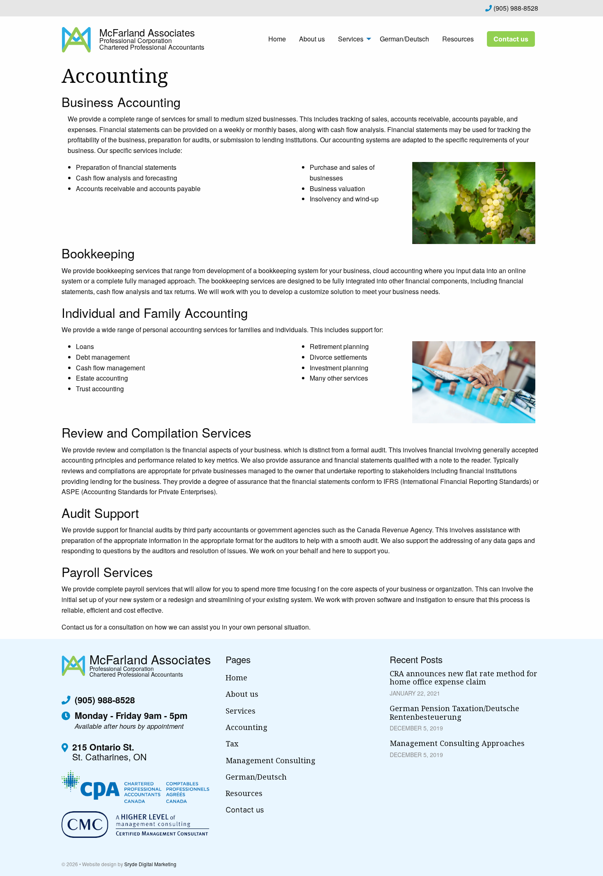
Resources (458, 38)
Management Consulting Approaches (457, 743)
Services (350, 38)
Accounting (246, 727)
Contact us (510, 39)
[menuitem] (277, 39)
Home (277, 38)
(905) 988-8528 (515, 8)
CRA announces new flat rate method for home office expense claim (463, 677)
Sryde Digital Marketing (150, 863)
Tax (232, 743)
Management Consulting (270, 760)
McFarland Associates (147, 32)
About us (312, 38)
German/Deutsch (404, 38)
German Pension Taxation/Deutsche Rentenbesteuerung (454, 712)
